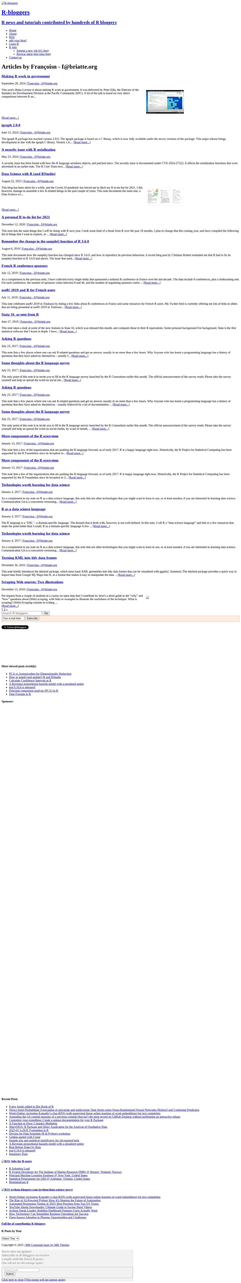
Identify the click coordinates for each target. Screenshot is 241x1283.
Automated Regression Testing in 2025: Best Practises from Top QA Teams (54, 1203)
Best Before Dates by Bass (25, 1147)
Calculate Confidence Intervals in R (30, 680)
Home (12, 30)
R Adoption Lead (19, 1168)
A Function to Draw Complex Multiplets (33, 1123)
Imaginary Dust (18, 1154)
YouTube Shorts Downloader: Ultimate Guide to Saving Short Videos (50, 1207)
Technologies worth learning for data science (36, 485)
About (13, 33)
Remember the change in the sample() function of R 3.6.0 (45, 241)
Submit (10, 1273)
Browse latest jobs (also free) (34, 54)
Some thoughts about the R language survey (36, 363)
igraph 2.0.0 (11, 125)
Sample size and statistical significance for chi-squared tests (44, 1140)
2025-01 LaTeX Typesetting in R (29, 1130)
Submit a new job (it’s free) (33, 50)
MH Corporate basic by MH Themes (47, 1245)
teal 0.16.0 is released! (22, 687)
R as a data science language (23, 509)
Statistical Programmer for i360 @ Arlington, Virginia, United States (49, 1178)
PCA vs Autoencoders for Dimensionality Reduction (40, 673)
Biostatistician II (18, 1182)
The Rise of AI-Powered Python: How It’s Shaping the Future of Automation (55, 1200)
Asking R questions (16, 339)
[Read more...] (10, 117)
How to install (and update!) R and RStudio (35, 677)
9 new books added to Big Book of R (31, 1106)
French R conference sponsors (24, 266)
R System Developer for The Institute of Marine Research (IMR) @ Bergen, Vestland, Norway (65, 1172)
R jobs (13, 47)
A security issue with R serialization (29, 150)
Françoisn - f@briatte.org (42, 83)
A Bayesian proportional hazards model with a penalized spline (46, 683)
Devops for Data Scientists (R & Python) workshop (39, 1133)
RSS (11, 37)
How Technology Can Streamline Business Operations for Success (48, 1214)
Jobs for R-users (21, 1161)
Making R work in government (26, 76)
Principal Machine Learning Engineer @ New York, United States (48, 1175)
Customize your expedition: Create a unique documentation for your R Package (56, 1120)
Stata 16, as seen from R (20, 314)
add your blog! (18, 40)
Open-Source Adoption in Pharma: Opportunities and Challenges (47, 1217)
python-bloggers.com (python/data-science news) (42, 1189)
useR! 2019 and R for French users (28, 290)
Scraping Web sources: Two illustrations (32, 582)
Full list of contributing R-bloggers (23, 1223)
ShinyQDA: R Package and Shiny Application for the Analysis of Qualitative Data (58, 1126)
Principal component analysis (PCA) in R (33, 690)
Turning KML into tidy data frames (29, 558)
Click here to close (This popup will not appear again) (33, 1279)
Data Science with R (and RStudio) (28, 174)
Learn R (14, 43)
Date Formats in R (20, 694)
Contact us (15, 57)
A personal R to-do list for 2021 (26, 217)
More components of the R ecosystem (30, 436)
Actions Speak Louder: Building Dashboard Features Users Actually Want (53, 1210)
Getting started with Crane (24, 1137)
